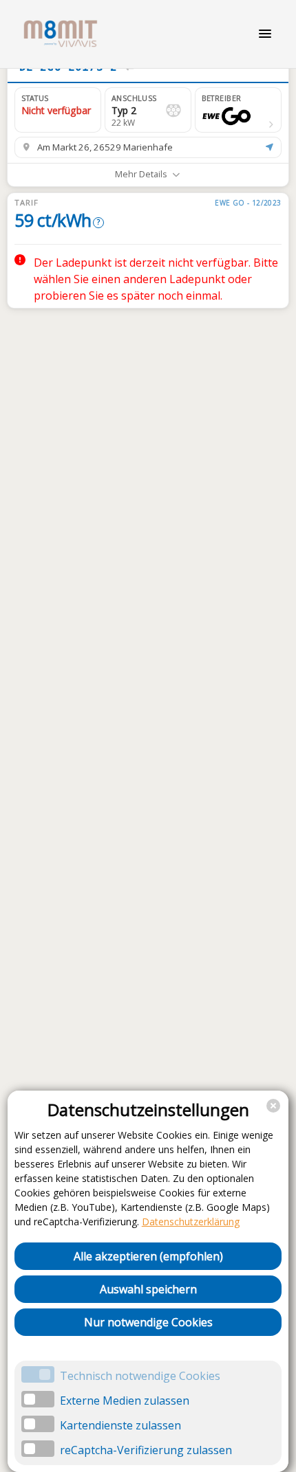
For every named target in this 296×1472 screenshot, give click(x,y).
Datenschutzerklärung (191, 1221)
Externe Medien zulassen (124, 1400)
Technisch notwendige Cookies (140, 1375)
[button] (238, 110)
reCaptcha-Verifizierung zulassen (146, 1450)
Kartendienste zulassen (120, 1425)
